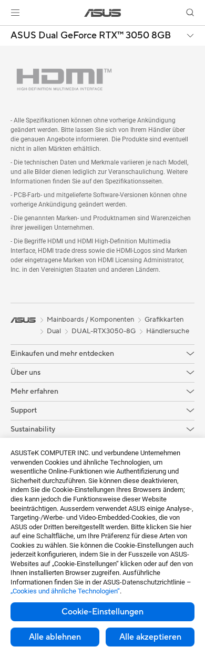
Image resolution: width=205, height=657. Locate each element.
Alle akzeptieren (150, 637)
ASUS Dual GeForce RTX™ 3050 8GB (91, 36)
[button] (15, 12)
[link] (102, 13)
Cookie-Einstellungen (103, 612)
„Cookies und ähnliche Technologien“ (65, 591)
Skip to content (6, 32)
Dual (54, 331)
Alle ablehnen (55, 637)
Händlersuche (167, 331)
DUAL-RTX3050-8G (103, 331)
